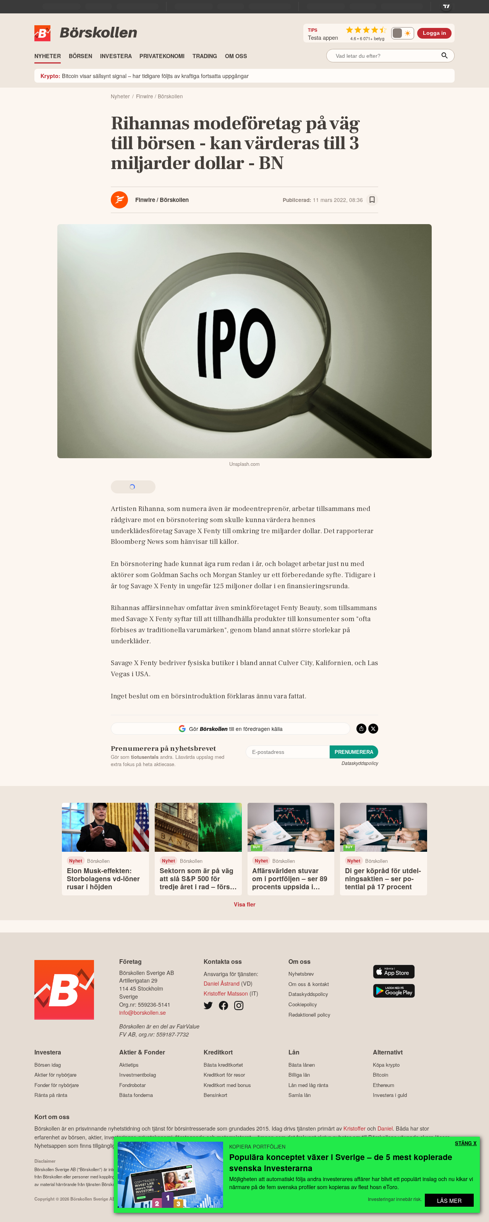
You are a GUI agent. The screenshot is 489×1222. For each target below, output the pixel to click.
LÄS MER (449, 1200)
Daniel (385, 1128)
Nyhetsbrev (301, 973)
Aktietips (129, 1064)
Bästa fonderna (136, 1095)
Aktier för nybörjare (55, 1074)
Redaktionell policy (309, 1014)
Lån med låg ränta (308, 1085)
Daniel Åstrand (222, 983)
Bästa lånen (301, 1064)
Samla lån (299, 1095)
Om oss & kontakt (308, 984)
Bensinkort (215, 1095)
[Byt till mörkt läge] (402, 33)
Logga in (434, 33)
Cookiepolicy (302, 1004)
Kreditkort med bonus (227, 1085)
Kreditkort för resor (224, 1074)
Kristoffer (354, 1128)
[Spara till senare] (372, 200)
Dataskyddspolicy (360, 763)
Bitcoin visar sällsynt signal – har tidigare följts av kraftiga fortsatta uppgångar (144, 76)
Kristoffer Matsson (226, 993)
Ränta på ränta (50, 1095)
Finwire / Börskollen (162, 199)
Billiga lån (299, 1074)
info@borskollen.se (142, 1012)
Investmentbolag (137, 1074)
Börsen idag (47, 1064)
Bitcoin (380, 1074)
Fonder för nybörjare (56, 1085)
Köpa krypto (386, 1064)
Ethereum (383, 1085)
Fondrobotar (132, 1085)
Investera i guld (390, 1095)
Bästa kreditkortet (223, 1064)
